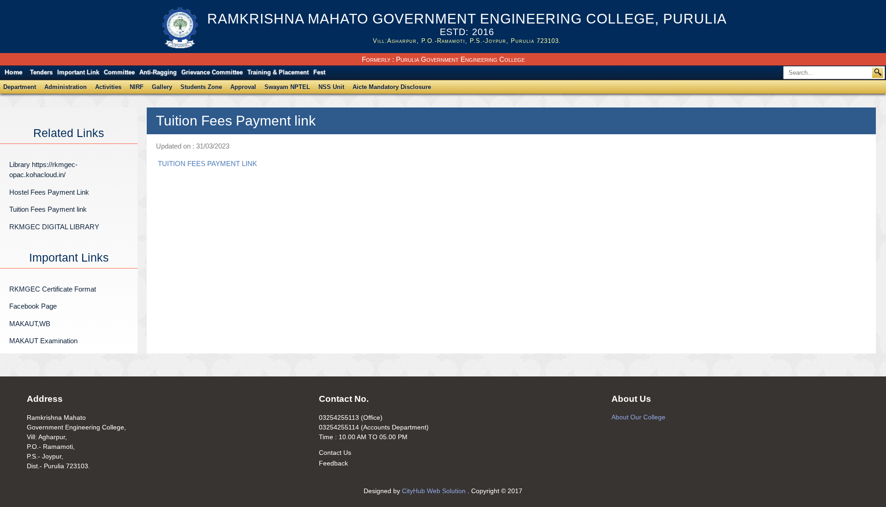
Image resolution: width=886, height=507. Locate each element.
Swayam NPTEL (287, 87)
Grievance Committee (212, 72)
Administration (65, 87)
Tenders (41, 72)
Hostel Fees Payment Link (49, 192)
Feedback (333, 463)
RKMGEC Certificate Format (52, 289)
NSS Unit (331, 87)
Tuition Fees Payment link (48, 209)
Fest (319, 72)
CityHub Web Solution (434, 491)
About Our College (638, 417)
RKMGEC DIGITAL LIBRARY (54, 227)
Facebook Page (33, 306)
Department (19, 87)
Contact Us (335, 452)
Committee (119, 72)
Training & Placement (278, 72)
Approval (243, 87)
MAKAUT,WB (29, 324)
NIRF (137, 87)
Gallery (162, 87)
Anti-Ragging (158, 72)
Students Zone (201, 87)
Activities (108, 87)
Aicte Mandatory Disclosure (392, 87)
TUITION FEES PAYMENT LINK (207, 163)
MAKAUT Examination (43, 341)
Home (14, 72)
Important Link (78, 72)
